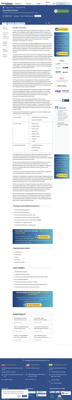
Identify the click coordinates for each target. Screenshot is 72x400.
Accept (24, 396)
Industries (18, 3)
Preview (4, 23)
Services (28, 3)
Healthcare (37, 16)
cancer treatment (40, 34)
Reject (18, 396)
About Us (47, 3)
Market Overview (5, 27)
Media (38, 3)
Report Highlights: (5, 50)
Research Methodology (19, 23)
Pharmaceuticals (10, 7)
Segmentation (10, 23)
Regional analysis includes (5, 43)
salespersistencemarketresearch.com (37, 360)
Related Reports (5, 55)
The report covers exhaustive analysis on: (6, 35)
